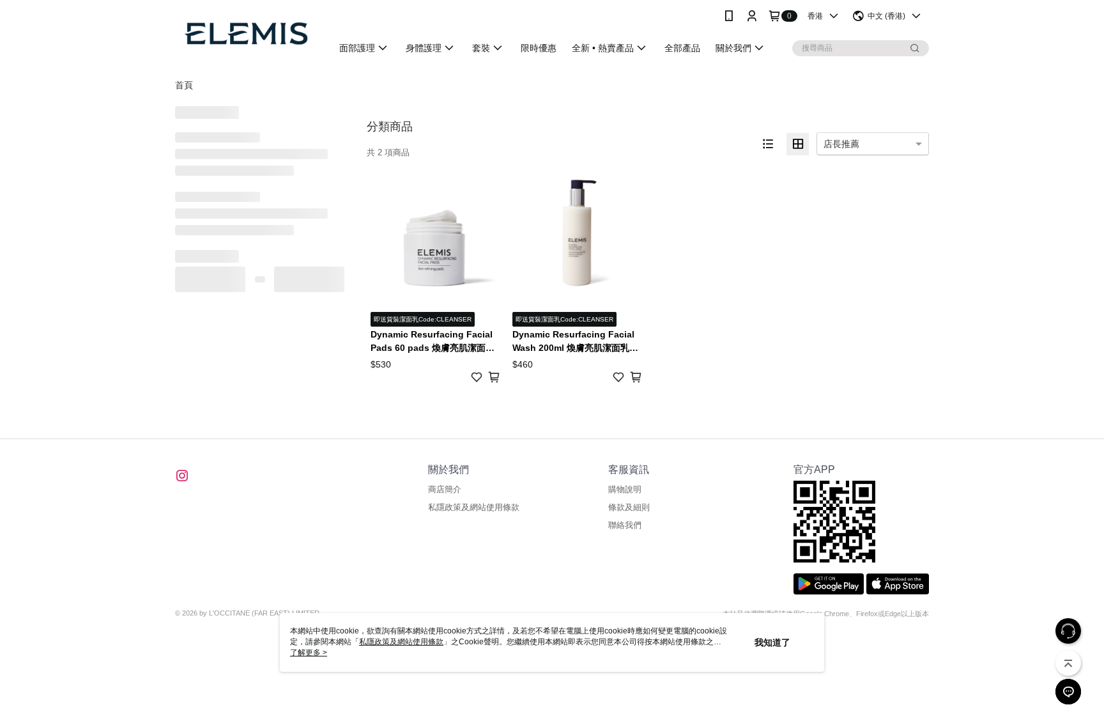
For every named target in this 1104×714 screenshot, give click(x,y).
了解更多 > (308, 652)
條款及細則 (629, 507)
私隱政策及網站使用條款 (473, 507)
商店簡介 (444, 489)
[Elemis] (246, 33)
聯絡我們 (624, 525)
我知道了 (772, 642)
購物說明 (624, 489)
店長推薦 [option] (841, 144)
